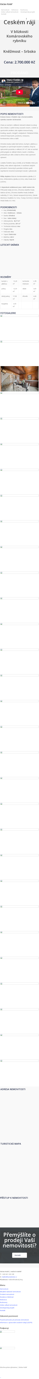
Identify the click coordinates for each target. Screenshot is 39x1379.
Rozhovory (3, 1302)
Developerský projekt (7, 1308)
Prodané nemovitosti (7, 1294)
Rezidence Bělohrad (6, 1297)
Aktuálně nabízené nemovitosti (10, 1292)
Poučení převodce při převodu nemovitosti (14, 1320)
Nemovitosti (4, 1289)
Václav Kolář (6, 4)
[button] (19, 1255)
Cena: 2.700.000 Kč (19, 62)
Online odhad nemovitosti (8, 1305)
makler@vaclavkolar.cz (9, 1277)
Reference (3, 1300)
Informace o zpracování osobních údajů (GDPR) (16, 1322)
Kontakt (2, 1310)
